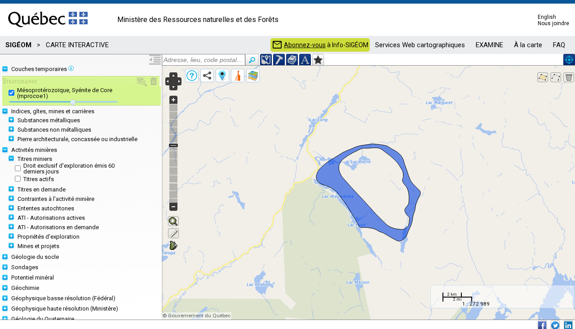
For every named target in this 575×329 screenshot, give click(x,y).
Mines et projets (38, 246)
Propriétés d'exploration (49, 237)
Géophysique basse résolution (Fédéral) (63, 298)
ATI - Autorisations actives (51, 218)
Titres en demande (42, 189)
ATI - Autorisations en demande (58, 227)
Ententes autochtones (46, 208)
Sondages (24, 267)
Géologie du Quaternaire (42, 319)
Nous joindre (553, 23)
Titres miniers (35, 159)
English (547, 17)
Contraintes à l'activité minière (56, 199)
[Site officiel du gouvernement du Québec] (48, 30)
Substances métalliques (49, 120)
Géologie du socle (35, 257)
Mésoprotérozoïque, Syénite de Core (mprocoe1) (64, 93)
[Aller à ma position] (569, 60)
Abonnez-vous (305, 45)
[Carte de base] (253, 75)
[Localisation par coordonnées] (266, 60)
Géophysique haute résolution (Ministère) (64, 308)
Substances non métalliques (54, 130)
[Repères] (222, 75)
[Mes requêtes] (237, 75)
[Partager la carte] (207, 75)
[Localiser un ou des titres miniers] (279, 60)
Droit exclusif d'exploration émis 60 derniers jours (69, 168)
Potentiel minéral (32, 277)
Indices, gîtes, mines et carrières (52, 111)
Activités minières (34, 150)
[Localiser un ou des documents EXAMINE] (292, 60)
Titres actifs (38, 179)
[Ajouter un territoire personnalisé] (318, 60)
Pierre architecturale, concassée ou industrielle (77, 139)
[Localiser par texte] (305, 60)
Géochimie (25, 288)
